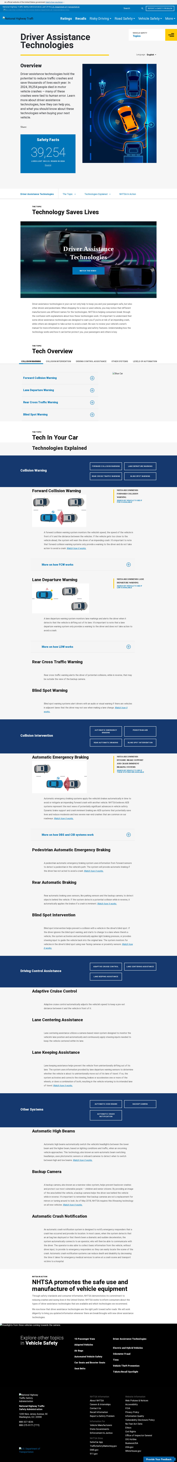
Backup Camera (140, 1104)
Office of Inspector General (138, 1435)
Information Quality (134, 1416)
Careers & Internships (100, 1404)
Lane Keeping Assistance (106, 977)
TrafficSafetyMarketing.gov (103, 1446)
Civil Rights (130, 1431)
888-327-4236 (26, 1422)
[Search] (142, 8)
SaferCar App (96, 1442)
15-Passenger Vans (84, 1339)
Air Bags (78, 1350)
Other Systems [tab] (119, 361)
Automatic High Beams (106, 1104)
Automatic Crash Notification (106, 1115)
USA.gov (129, 1447)
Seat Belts (79, 1368)
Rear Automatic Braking (106, 743)
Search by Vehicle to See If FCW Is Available (129, 501)
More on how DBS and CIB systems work (68, 834)
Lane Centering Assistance (140, 967)
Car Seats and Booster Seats (89, 1362)
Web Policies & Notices (136, 1400)
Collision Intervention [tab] (58, 361)
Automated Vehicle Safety (88, 1356)
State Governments (99, 1429)
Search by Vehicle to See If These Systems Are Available (130, 771)
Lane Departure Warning (38, 390)
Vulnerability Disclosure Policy (140, 1420)
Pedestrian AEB (140, 730)
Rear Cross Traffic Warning (40, 402)
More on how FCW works (57, 564)
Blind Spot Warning (35, 414)
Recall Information (99, 1412)
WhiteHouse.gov (133, 1451)
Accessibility (131, 1404)
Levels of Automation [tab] (145, 361)
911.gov (94, 1453)
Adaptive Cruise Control (106, 967)
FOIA (127, 1408)
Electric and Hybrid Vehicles (128, 1348)
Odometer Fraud (121, 1354)
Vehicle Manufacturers (101, 1425)
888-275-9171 (26, 1425)
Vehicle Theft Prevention (126, 1365)
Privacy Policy (132, 1412)
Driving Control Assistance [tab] (91, 361)
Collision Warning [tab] (31, 361)
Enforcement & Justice (101, 1433)
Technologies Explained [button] (96, 194)
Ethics (128, 1427)
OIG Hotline (130, 1439)
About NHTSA (97, 1400)
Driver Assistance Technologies (129, 1339)
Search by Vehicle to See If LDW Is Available (129, 586)
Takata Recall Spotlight (125, 1371)
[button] (100, 18)
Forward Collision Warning (40, 378)
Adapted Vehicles (83, 1344)
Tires (116, 1360)
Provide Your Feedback (158, 1459)
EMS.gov (94, 1450)
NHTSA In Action (127, 194)
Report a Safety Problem (160, 8)
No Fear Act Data (133, 1424)
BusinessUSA (131, 1443)
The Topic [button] (68, 194)
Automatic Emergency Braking (106, 731)
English (150, 55)
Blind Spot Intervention (140, 743)
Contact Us (95, 1408)
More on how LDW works (57, 646)
